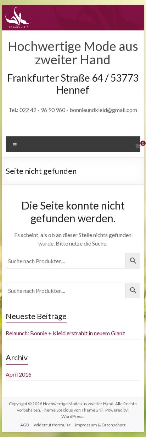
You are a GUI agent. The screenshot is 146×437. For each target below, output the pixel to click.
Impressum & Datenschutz (100, 424)
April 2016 (19, 374)
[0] (137, 145)
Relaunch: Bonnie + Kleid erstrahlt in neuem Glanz (65, 333)
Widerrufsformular (52, 424)
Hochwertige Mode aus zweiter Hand (73, 52)
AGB (24, 424)
